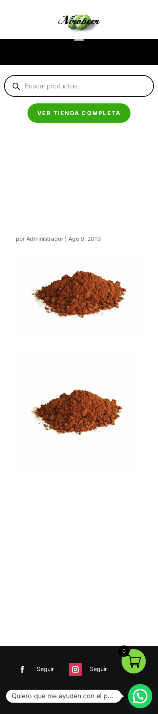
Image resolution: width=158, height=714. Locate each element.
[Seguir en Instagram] (75, 669)
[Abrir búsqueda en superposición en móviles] (79, 86)
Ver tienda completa (79, 112)
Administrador (44, 238)
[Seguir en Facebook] (22, 669)
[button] (140, 696)
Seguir (45, 668)
